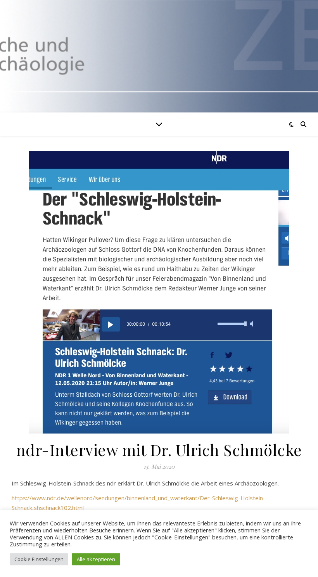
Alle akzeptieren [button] (96, 559)
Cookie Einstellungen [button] (39, 559)
